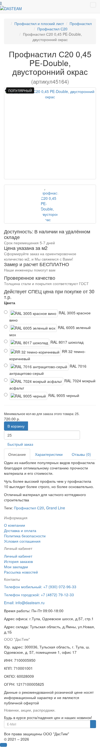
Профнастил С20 (29, 507)
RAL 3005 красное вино (50, 316)
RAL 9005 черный (63, 395)
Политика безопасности (25, 535)
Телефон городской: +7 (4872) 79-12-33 (39, 594)
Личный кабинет (18, 556)
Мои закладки (16, 566)
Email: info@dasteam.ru (24, 602)
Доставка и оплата (20, 530)
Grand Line (55, 507)
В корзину (16, 426)
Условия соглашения (22, 541)
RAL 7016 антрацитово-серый (47, 369)
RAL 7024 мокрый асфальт (52, 384)
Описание (17, 454)
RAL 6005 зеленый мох (50, 331)
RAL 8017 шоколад (66, 342)
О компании (14, 525)
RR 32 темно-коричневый (47, 355)
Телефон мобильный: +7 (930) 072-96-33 (40, 586)
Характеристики (49, 454)
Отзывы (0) (81, 454)
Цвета (9, 302)
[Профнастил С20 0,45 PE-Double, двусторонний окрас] (50, 133)
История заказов (18, 561)
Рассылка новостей (21, 572)
